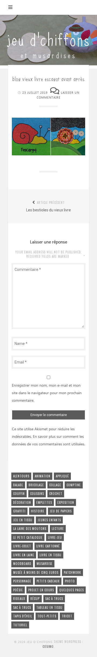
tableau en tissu (49, 607)
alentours (21, 476)
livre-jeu (55, 537)
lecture (58, 528)
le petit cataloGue (28, 537)
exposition (65, 502)
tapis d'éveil (22, 616)
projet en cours (41, 590)
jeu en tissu (22, 520)
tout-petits (46, 616)
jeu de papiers (61, 511)
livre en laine (23, 555)
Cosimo (48, 646)
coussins (37, 493)
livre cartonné (48, 546)
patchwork (72, 572)
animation (42, 476)
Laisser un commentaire (58, 95)
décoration (22, 502)
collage (55, 485)
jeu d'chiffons (48, 38)
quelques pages (71, 590)
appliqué (62, 476)
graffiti (19, 511)
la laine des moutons (29, 528)
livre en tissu (50, 555)
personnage (22, 581)
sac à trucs (54, 598)
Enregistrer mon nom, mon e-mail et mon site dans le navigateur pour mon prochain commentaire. (47, 393)
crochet (55, 493)
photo (70, 581)
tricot (67, 616)
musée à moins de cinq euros (35, 572)
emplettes (44, 502)
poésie (18, 590)
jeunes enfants (49, 520)
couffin (19, 493)
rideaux (19, 598)
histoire (37, 511)
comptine (74, 485)
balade (18, 485)
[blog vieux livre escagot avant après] (48, 154)
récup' (35, 598)
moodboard (22, 563)
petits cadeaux (48, 581)
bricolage (36, 485)
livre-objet (22, 546)
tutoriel (20, 625)
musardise (45, 563)
